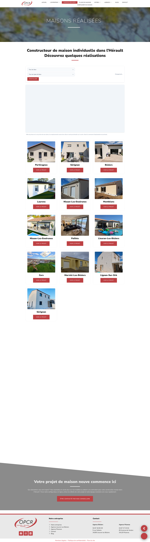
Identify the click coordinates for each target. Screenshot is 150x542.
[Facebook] (21, 533)
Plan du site (91, 540)
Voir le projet (41, 170)
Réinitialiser (33, 79)
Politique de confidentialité (77, 540)
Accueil (44, 2)
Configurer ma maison (84, 5)
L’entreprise (54, 2)
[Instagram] (26, 533)
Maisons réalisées (70, 2)
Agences (107, 2)
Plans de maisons (85, 2)
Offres (96, 2)
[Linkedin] (30, 533)
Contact (125, 2)
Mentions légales (60, 540)
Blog (117, 2)
